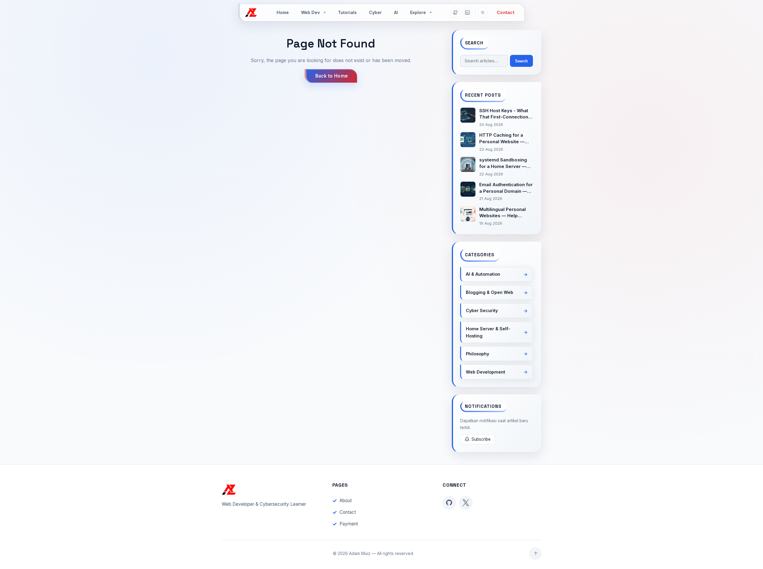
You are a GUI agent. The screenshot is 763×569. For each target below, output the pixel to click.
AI (396, 12)
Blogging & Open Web (489, 292)
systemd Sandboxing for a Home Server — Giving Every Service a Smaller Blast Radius (504, 163)
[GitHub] (455, 12)
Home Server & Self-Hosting (488, 332)
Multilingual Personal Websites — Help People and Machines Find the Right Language (503, 212)
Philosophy (477, 353)
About (345, 500)
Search (521, 61)
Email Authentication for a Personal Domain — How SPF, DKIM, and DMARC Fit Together (506, 188)
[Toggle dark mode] (482, 12)
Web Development (485, 371)
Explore (418, 12)
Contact (505, 12)
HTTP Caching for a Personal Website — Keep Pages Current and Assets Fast (502, 138)
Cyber (375, 12)
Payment (348, 524)
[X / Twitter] (465, 502)
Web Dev (310, 12)
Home (283, 12)
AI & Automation (483, 274)
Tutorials (347, 12)
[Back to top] (535, 553)
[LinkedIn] (467, 12)
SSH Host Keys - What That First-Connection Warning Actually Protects (503, 114)
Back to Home (331, 76)
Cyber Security (482, 310)
